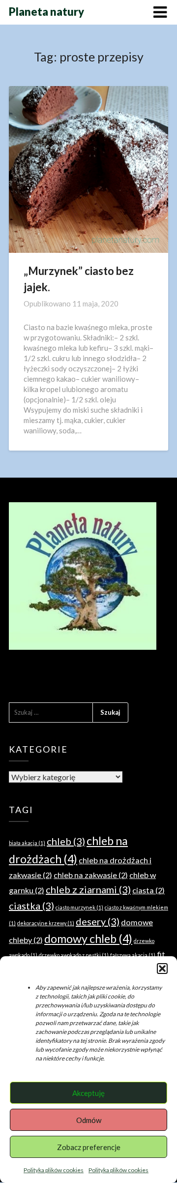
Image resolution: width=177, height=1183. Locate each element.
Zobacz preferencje (88, 1147)
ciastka (31, 905)
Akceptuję (88, 1093)
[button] (162, 968)
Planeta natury (46, 11)
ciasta (148, 890)
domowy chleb (88, 938)
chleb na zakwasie (91, 875)
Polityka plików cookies (54, 1170)
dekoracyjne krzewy (45, 923)
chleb (66, 841)
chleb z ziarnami (88, 889)
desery (97, 921)
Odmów (88, 1120)
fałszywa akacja (132, 955)
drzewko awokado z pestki (74, 955)
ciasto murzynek (79, 907)
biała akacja (27, 843)
